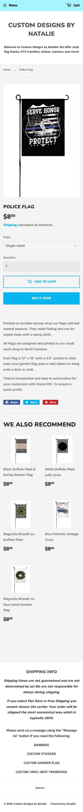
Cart (76, 5)
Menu (13, 5)
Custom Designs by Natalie (41, 29)
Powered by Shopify (63, 804)
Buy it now (41, 298)
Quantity (9, 257)
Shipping (10, 225)
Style (6, 237)
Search (40, 788)
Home (7, 70)
